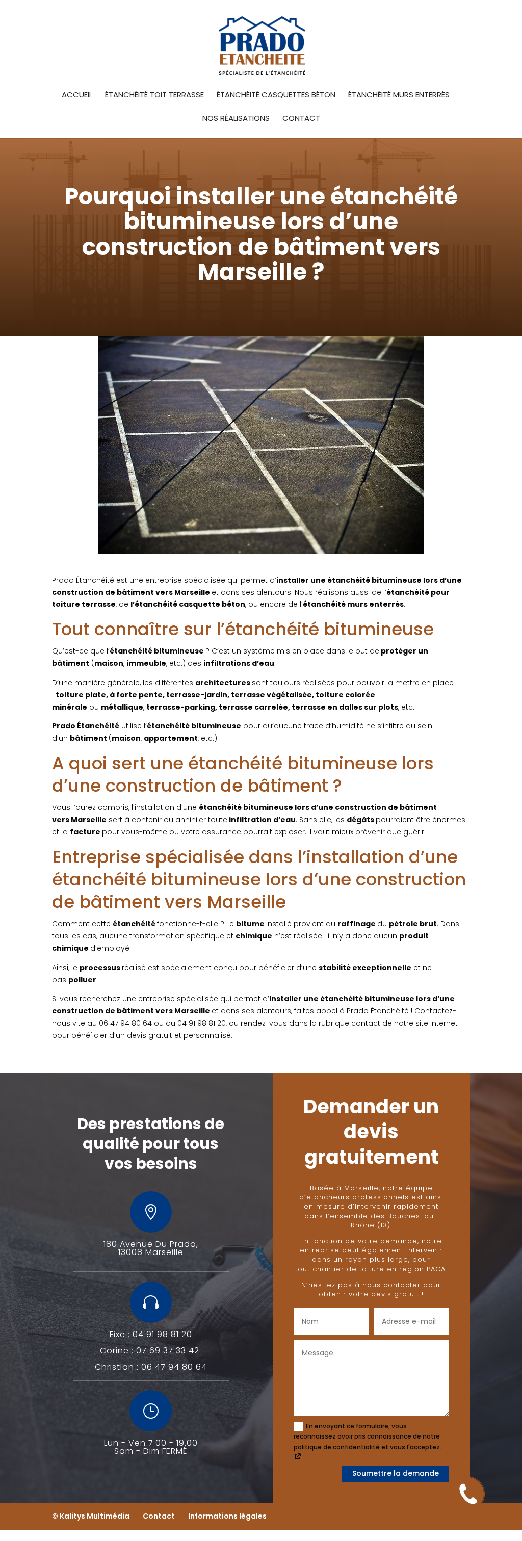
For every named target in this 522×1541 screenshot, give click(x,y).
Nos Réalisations (236, 119)
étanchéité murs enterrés (399, 95)
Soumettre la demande (395, 1473)
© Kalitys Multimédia (90, 1516)
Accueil (77, 95)
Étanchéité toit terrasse (154, 95)
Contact (301, 119)
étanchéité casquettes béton (276, 95)
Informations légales (227, 1516)
